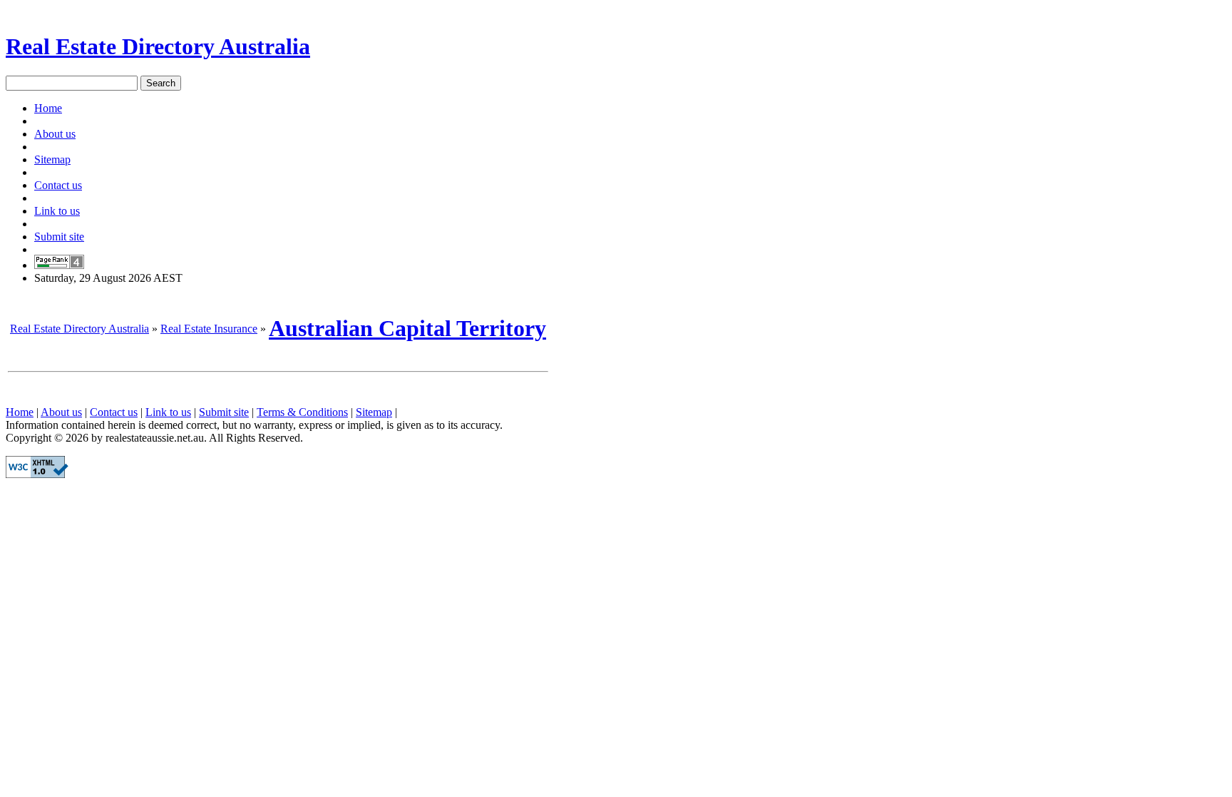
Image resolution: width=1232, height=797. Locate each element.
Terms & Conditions (302, 412)
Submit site (59, 236)
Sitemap (52, 159)
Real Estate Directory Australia (158, 46)
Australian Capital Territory (407, 328)
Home (48, 108)
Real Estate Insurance (208, 329)
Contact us (58, 185)
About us (55, 134)
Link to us (57, 211)
